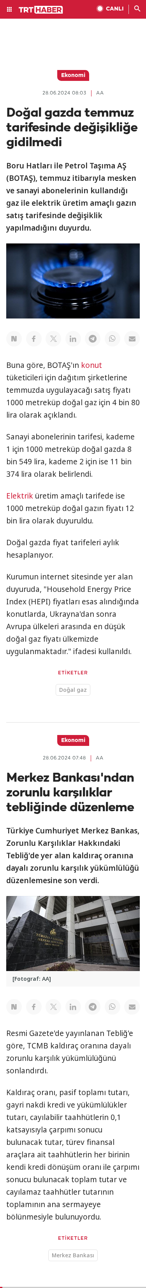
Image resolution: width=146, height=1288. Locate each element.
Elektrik (19, 496)
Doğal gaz (73, 689)
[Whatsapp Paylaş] (112, 338)
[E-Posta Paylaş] (132, 338)
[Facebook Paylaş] (34, 338)
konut (91, 365)
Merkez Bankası (73, 1255)
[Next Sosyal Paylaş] (14, 338)
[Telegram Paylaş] (92, 338)
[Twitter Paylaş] (53, 338)
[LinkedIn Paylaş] (73, 338)
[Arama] (137, 9)
